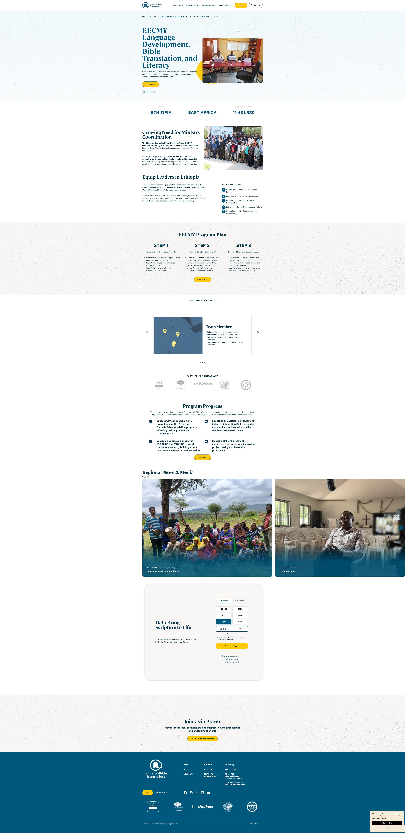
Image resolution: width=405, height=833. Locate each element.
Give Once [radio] (224, 600)
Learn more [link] (382, 818)
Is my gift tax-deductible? (230, 659)
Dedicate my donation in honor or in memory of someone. (232, 638)
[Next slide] (257, 332)
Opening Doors (288, 571)
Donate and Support (232, 646)
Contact (208, 765)
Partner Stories (296, 568)
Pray (186, 765)
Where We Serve (149, 17)
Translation (163, 568)
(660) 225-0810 (231, 769)
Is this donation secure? (231, 656)
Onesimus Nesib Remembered (163, 571)
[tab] (200, 362)
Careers (208, 769)
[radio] (224, 609)
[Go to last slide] (147, 332)
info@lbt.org (229, 765)
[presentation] (207, 528)
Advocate (188, 774)
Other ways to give (232, 662)
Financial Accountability (211, 775)
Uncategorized (173, 568)
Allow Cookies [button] (387, 823)
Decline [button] (387, 828)
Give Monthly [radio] (239, 600)
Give (241, 5)
